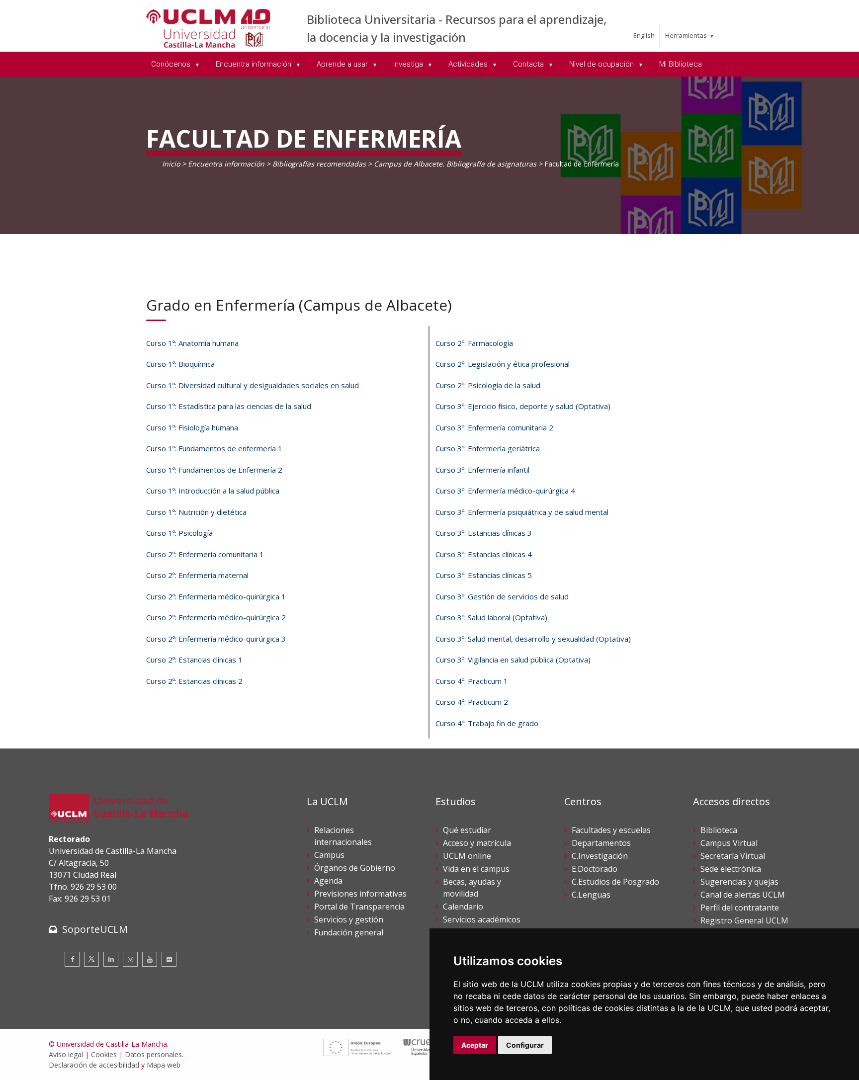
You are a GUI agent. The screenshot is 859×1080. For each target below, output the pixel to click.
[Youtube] (149, 959)
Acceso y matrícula (477, 842)
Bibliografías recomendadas (319, 163)
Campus (329, 854)
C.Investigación (600, 855)
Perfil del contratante (739, 907)
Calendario (463, 906)
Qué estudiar (467, 830)
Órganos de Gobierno (354, 867)
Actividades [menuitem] (469, 64)
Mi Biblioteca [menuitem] (680, 64)
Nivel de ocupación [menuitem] (602, 64)
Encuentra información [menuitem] (254, 64)
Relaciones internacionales (343, 836)
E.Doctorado (594, 868)
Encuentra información (226, 163)
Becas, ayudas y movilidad (472, 887)
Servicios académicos (481, 919)
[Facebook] (72, 959)
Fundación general (348, 932)
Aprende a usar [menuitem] (343, 64)
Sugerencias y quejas (739, 881)
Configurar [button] (525, 1045)
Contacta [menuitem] (529, 64)
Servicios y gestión (348, 919)
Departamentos (601, 842)
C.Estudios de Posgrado (615, 881)
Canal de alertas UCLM (742, 894)
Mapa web (163, 1065)
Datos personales (153, 1054)
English (644, 35)
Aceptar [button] (474, 1045)
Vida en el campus (476, 868)
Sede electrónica (730, 868)
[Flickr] (169, 959)
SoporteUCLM (95, 929)
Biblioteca (718, 830)
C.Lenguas (591, 894)
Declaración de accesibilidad (94, 1065)
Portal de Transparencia (359, 906)
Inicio (171, 163)
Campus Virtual (729, 842)
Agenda (328, 880)
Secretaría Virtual (732, 855)
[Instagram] (130, 959)
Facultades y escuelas (611, 830)
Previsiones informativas (360, 893)
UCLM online (467, 855)
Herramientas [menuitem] (686, 35)
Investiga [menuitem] (409, 64)
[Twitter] (91, 959)
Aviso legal (66, 1054)
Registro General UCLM (744, 920)
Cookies (104, 1054)
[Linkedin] (110, 959)
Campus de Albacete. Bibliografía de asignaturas (455, 163)
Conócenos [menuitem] (171, 64)
